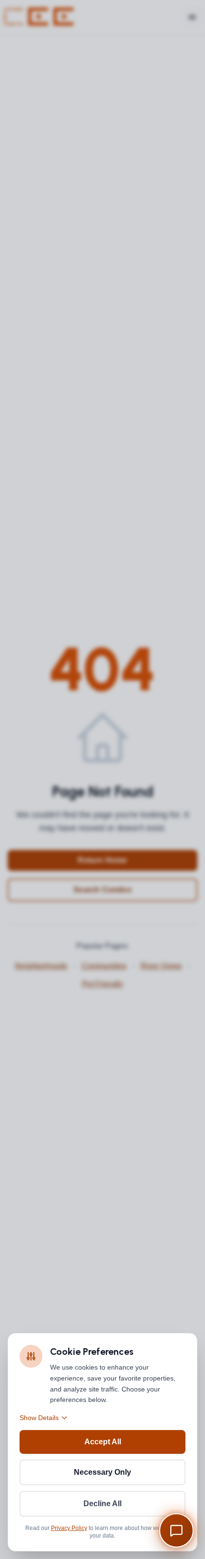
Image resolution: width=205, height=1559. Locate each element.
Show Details (39, 1417)
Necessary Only (102, 1472)
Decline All (102, 1504)
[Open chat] (176, 1530)
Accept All (102, 1442)
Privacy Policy (69, 1528)
